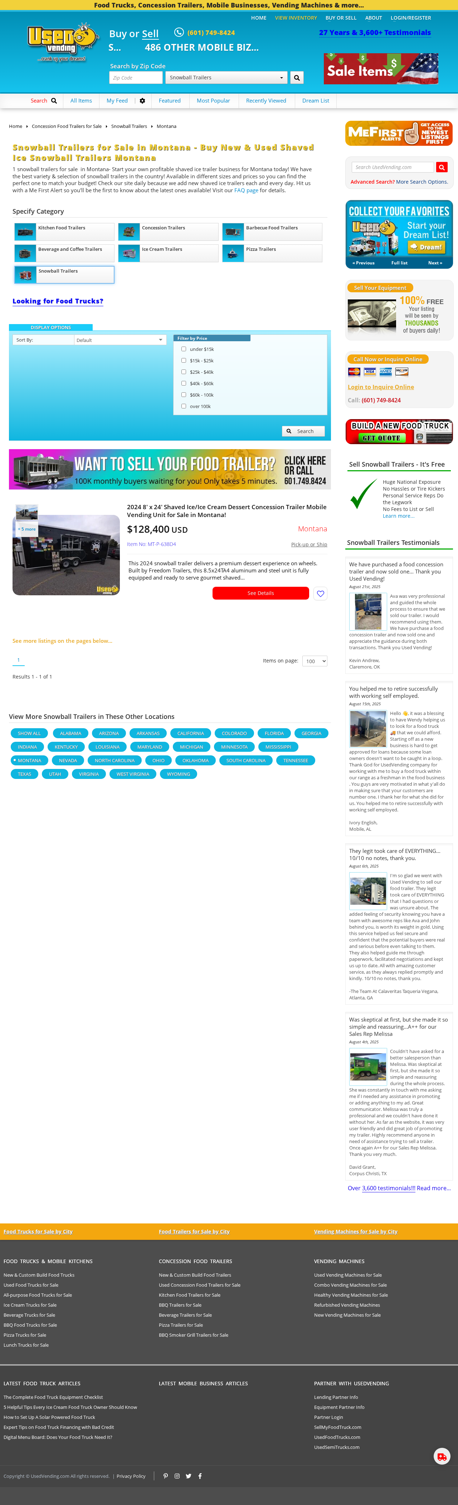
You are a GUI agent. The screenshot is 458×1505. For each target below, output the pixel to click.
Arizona (109, 733)
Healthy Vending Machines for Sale (351, 1295)
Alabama (70, 733)
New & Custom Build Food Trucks (39, 1275)
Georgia (311, 733)
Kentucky (66, 747)
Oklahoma (195, 760)
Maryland (149, 747)
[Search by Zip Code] (297, 77)
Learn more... (399, 515)
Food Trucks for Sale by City (38, 1231)
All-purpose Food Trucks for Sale (38, 1295)
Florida (274, 733)
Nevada (68, 760)
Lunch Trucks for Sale (26, 1345)
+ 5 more (27, 529)
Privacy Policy (131, 1476)
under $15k (202, 349)
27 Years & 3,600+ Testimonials (375, 32)
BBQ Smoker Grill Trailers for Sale (193, 1335)
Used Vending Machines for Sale (348, 1275)
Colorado (234, 733)
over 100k (200, 406)
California (190, 733)
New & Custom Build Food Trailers (195, 1275)
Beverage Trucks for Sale (29, 1315)
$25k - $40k (202, 372)
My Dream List (399, 228)
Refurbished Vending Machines (347, 1305)
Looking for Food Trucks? (58, 301)
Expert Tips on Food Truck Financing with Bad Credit (59, 1427)
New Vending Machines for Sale (347, 1315)
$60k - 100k (202, 395)
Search (305, 431)
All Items (81, 100)
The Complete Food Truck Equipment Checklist (53, 1397)
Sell (150, 34)
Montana (29, 760)
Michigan (191, 747)
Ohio (158, 760)
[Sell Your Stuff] (372, 315)
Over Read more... (399, 1188)
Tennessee (295, 760)
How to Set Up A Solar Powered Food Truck (49, 1417)
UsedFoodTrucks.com (337, 1437)
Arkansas (148, 733)
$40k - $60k (202, 383)
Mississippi (278, 747)
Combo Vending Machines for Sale (350, 1285)
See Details (261, 593)
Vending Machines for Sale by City (356, 1231)
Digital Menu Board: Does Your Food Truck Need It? (58, 1437)
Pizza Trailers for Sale (181, 1325)
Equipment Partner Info (339, 1407)
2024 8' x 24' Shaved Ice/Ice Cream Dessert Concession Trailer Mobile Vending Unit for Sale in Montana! (227, 511)
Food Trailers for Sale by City (194, 1231)
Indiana (27, 747)
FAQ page (246, 190)
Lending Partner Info (336, 1397)
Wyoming (178, 774)
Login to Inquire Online (381, 387)
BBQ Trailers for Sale (180, 1305)
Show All (29, 733)
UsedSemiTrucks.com (337, 1447)
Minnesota (234, 747)
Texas (24, 774)
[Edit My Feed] (142, 100)
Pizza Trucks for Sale (25, 1335)
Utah (55, 774)
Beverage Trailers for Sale (185, 1315)
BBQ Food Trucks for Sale (30, 1325)
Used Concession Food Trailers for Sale (199, 1285)
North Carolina (115, 760)
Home (259, 17)
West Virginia (133, 774)
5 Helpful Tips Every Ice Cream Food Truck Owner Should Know (70, 1407)
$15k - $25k (202, 360)
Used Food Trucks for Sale (31, 1285)
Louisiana (108, 747)
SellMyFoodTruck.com (337, 1427)
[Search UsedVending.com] (442, 167)
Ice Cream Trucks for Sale (30, 1305)
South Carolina (245, 760)
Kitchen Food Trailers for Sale (189, 1295)
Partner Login (328, 1417)
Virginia (89, 774)
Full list (399, 263)
